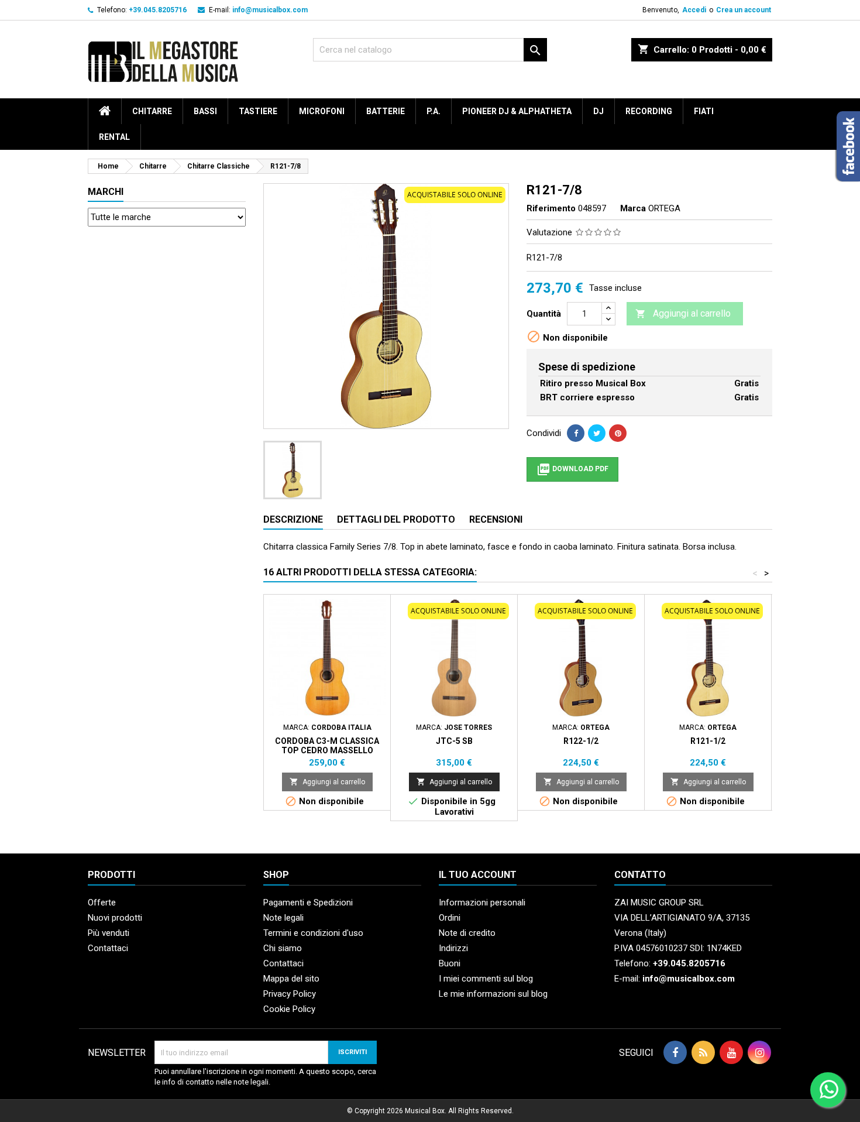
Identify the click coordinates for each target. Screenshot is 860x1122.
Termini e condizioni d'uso (313, 933)
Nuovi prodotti (115, 917)
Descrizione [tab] (293, 519)
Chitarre (152, 111)
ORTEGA (664, 208)
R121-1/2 (707, 741)
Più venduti (108, 933)
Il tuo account (478, 874)
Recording (648, 111)
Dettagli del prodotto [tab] (396, 519)
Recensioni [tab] (495, 519)
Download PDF (572, 469)
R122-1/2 (580, 741)
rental (114, 137)
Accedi (694, 10)
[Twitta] (597, 433)
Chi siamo (282, 948)
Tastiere (258, 111)
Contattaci (108, 948)
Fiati (704, 111)
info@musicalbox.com (270, 10)
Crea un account (743, 10)
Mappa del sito (291, 978)
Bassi (205, 111)
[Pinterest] (618, 433)
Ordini (449, 917)
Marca (633, 208)
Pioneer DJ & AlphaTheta (517, 111)
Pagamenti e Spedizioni (308, 902)
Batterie (385, 111)
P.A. (433, 111)
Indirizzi (453, 948)
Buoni (449, 963)
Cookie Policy (289, 1009)
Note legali (283, 917)
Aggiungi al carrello (683, 313)
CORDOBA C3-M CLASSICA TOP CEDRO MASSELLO (327, 745)
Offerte (102, 902)
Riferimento (551, 208)
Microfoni (322, 111)
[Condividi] (575, 433)
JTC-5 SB (454, 741)
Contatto (640, 874)
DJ (598, 111)
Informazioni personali (482, 902)
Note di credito (467, 933)
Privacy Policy (289, 994)
